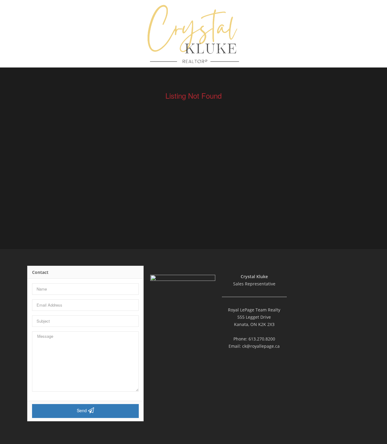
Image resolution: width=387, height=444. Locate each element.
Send (82, 410)
